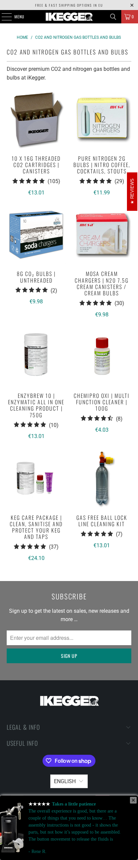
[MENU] (3, 16)
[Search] (113, 16)
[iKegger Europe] (69, 16)
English (65, 781)
